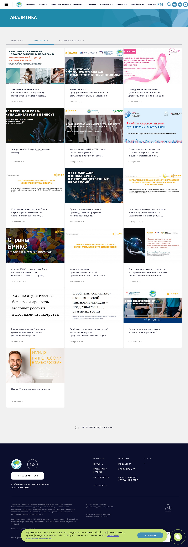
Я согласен (150, 535)
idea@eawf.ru (105, 514)
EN (160, 4)
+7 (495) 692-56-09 (100, 517)
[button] (17, 41)
